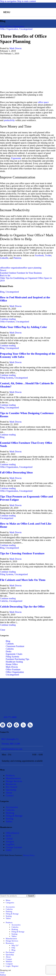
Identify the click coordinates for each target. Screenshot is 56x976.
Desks (8, 651)
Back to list (5, 275)
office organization (13, 267)
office (2, 267)
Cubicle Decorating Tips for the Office (22, 606)
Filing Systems (6, 378)
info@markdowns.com (11, 749)
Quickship (11, 789)
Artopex (10, 841)
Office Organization (15, 26)
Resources (11, 784)
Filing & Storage (14, 815)
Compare (9, 964)
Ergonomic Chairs (14, 654)
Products (10, 775)
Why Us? (15, 945)
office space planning (31, 267)
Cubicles (4, 601)
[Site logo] (28, 17)
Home (3, 26)
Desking (10, 813)
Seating (9, 818)
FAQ (13, 948)
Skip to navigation (8, 1)
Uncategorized (25, 29)
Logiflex (10, 844)
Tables (9, 821)
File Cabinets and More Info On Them (22, 579)
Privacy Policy (29, 855)
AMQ (8, 850)
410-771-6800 (10, 717)
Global (9, 838)
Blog (2, 292)
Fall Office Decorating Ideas (16, 472)
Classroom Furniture (15, 646)
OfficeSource (12, 833)
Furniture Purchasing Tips (17, 659)
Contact (10, 795)
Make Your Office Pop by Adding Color (23, 327)
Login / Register (12, 966)
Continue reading (8, 319)
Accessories (12, 807)
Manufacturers (13, 778)
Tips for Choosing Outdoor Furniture (22, 553)
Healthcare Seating (14, 662)
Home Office (12, 664)
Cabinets (10, 643)
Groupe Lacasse (14, 847)
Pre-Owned (11, 787)
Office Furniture (7, 321)
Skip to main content (26, 1)
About (9, 792)
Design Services (14, 781)
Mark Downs (15, 48)
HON (8, 835)
